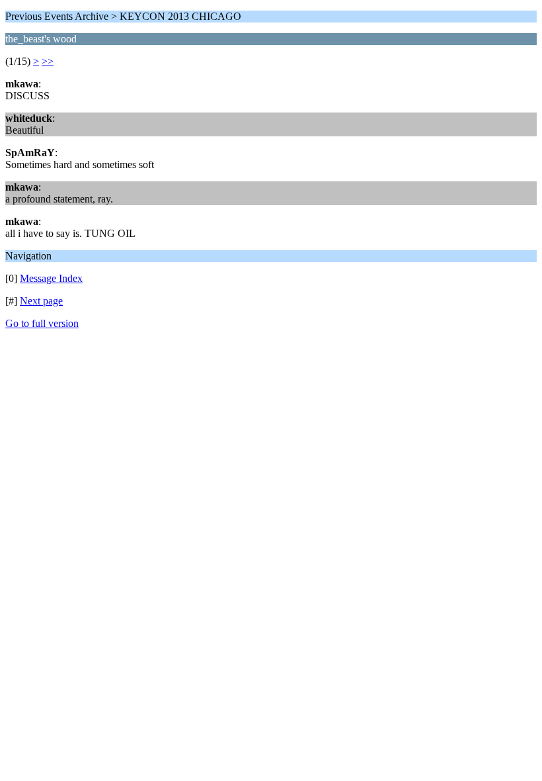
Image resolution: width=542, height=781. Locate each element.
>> (48, 61)
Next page (41, 300)
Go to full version (42, 323)
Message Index (51, 278)
